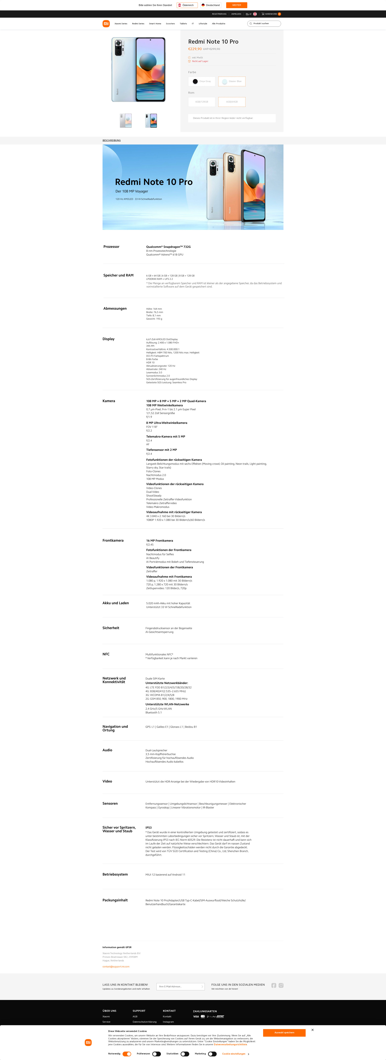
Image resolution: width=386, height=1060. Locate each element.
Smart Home (155, 24)
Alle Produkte (218, 24)
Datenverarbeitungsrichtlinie (230, 1045)
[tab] (112, 140)
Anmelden (236, 14)
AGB (135, 1017)
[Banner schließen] (313, 1030)
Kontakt (167, 1017)
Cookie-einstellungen (233, 1054)
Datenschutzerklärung (145, 1022)
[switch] (156, 1054)
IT (193, 24)
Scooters (170, 24)
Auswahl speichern (284, 1033)
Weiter (236, 5)
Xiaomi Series (121, 24)
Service (106, 1022)
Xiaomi (106, 1017)
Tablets (183, 24)
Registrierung (219, 14)
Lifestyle (203, 24)
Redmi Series (138, 24)
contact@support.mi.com (116, 967)
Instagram (168, 1022)
